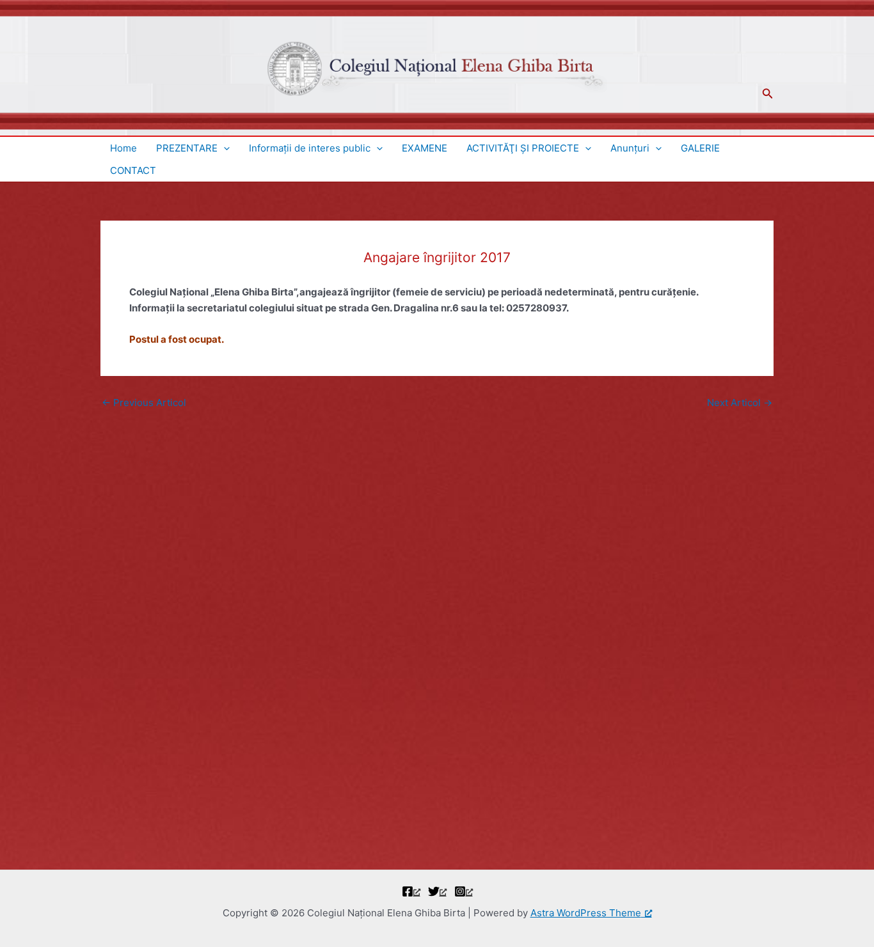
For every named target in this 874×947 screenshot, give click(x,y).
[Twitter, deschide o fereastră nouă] (437, 891)
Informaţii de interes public (309, 148)
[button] (768, 94)
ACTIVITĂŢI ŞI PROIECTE (522, 148)
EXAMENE (424, 148)
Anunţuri (629, 148)
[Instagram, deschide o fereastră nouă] (463, 891)
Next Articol (739, 402)
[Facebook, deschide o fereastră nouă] (411, 891)
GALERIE (700, 148)
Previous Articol (144, 402)
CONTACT (133, 170)
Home (123, 148)
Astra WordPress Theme (585, 913)
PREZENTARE (187, 148)
